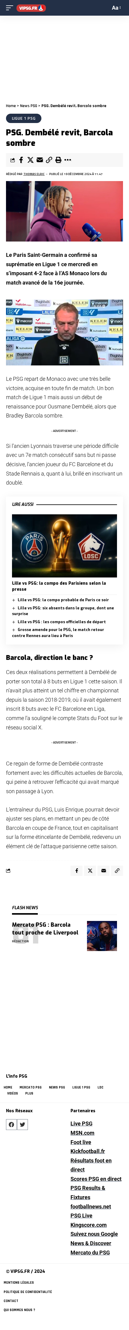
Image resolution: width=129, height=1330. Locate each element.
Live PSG (81, 1123)
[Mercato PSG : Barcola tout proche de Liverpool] (102, 936)
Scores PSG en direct (96, 1179)
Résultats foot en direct (91, 1165)
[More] (67, 160)
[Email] (39, 160)
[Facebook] (11, 1124)
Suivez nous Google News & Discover (94, 1238)
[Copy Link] (49, 160)
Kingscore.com (88, 1225)
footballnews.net (90, 1206)
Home (11, 106)
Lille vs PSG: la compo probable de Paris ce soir (63, 599)
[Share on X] (30, 160)
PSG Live (81, 1215)
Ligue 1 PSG (24, 118)
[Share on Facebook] (21, 160)
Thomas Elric (34, 174)
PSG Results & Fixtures (87, 1192)
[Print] (58, 160)
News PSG (28, 106)
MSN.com (82, 1133)
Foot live (80, 1142)
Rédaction (20, 941)
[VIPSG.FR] (31, 8)
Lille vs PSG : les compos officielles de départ (62, 621)
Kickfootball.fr (87, 1151)
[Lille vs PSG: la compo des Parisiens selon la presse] (64, 545)
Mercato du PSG (90, 1252)
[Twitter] (22, 1124)
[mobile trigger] (11, 8)
